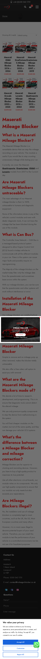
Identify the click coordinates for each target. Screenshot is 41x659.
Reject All (20, 654)
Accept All (20, 642)
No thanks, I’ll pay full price (20, 337)
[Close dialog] (39, 317)
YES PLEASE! (20, 334)
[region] (20, 639)
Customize (20, 648)
